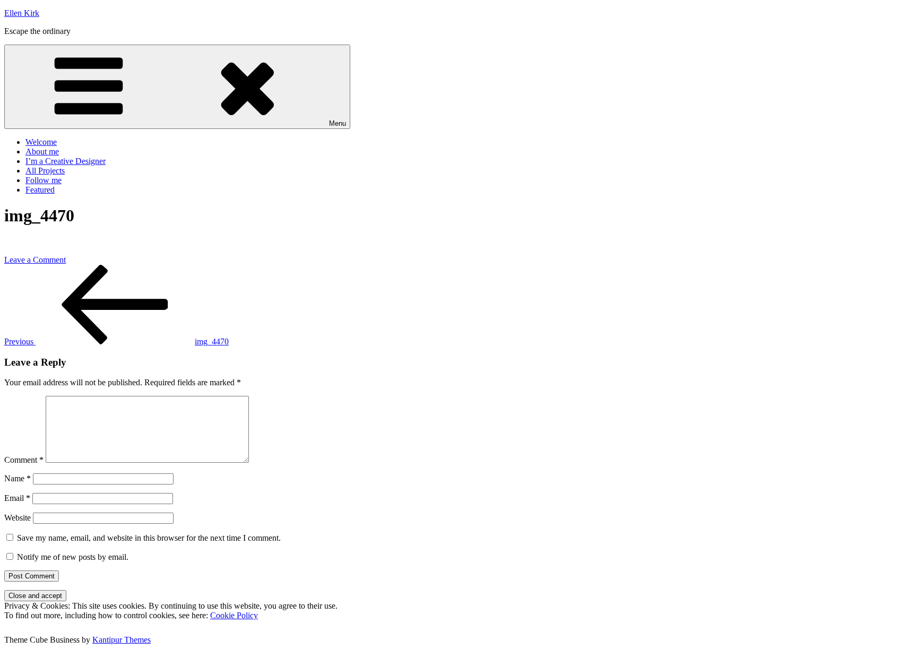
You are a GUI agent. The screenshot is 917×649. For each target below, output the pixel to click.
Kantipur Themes (121, 639)
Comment (24, 459)
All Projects (45, 170)
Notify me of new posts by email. (72, 556)
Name (17, 478)
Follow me (43, 180)
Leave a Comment (35, 259)
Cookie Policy (234, 615)
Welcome (41, 141)
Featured (40, 189)
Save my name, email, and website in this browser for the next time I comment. (149, 537)
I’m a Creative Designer (65, 161)
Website (17, 517)
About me (42, 151)
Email (17, 498)
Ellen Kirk (21, 13)
